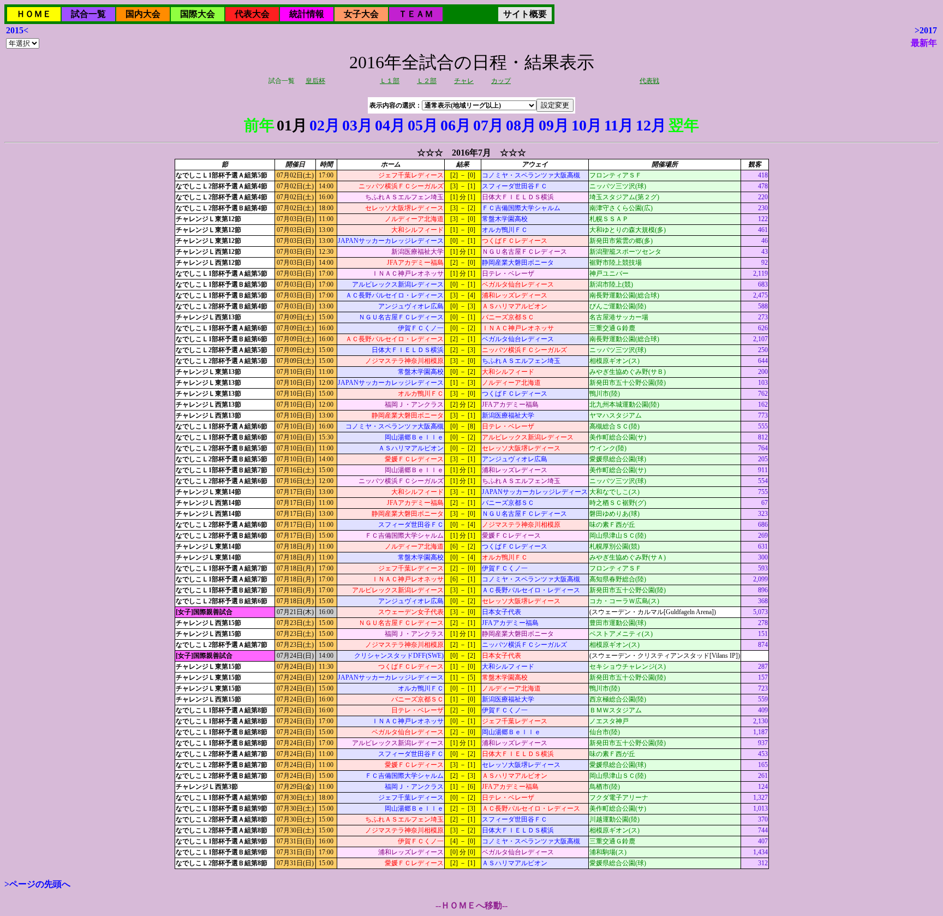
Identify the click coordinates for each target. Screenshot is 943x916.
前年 (259, 125)
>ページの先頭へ (37, 884)
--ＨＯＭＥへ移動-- (471, 905)
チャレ (464, 81)
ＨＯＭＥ (33, 14)
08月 (521, 125)
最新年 (924, 42)
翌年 (684, 125)
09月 (554, 125)
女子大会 (361, 14)
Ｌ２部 (427, 81)
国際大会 (197, 14)
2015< (17, 30)
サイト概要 (525, 14)
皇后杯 (315, 81)
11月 (619, 125)
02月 (324, 125)
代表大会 (252, 14)
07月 (488, 125)
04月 (390, 125)
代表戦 (649, 81)
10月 (586, 125)
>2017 (926, 30)
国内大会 (143, 14)
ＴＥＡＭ (415, 14)
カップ (501, 81)
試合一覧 (88, 14)
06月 (455, 125)
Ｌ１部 (389, 81)
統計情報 (306, 14)
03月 (357, 125)
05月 (423, 125)
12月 (651, 125)
